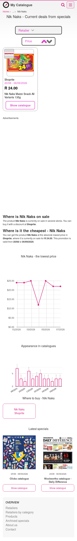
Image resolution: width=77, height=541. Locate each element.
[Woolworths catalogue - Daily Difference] (57, 452)
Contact (11, 529)
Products (11, 516)
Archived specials (17, 520)
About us (11, 525)
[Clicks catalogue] (19, 452)
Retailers (12, 508)
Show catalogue (19, 488)
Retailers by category (20, 512)
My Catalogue (21, 4)
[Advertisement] (38, 158)
